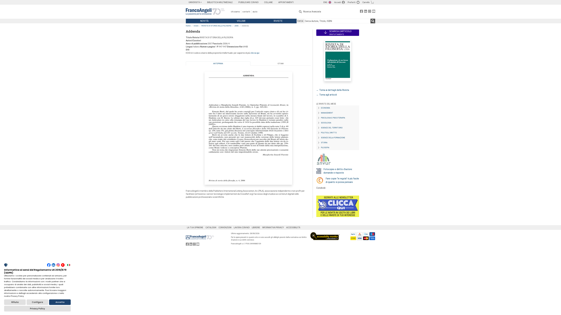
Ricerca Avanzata (312, 11)
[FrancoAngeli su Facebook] (361, 12)
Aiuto (255, 11)
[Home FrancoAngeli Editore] (205, 11)
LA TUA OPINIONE (195, 227)
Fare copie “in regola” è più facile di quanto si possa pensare (342, 180)
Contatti (246, 11)
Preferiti (351, 2)
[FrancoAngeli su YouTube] (373, 12)
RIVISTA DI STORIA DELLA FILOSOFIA (216, 26)
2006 (236, 26)
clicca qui (255, 53)
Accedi (337, 2)
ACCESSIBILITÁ (293, 227)
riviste (196, 26)
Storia (324, 143)
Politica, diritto (329, 133)
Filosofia (325, 148)
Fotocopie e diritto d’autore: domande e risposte (337, 171)
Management (327, 113)
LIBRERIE (256, 227)
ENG (325, 2)
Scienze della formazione (333, 138)
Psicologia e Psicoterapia (333, 118)
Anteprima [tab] (218, 64)
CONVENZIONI (225, 227)
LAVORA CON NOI (242, 227)
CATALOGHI (211, 227)
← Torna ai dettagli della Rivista (332, 90)
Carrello (366, 2)
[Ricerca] (372, 21)
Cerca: (300, 21)
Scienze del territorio (332, 128)
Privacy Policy (37, 308)
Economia (325, 108)
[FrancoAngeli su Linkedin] (365, 12)
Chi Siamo (235, 11)
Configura (37, 302)
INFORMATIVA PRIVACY (273, 227)
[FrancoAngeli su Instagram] (369, 12)
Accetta (60, 302)
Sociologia (326, 123)
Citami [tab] (281, 64)
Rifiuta (15, 302)
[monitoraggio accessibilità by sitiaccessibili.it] (325, 233)
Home (188, 26)
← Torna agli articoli (326, 94)
